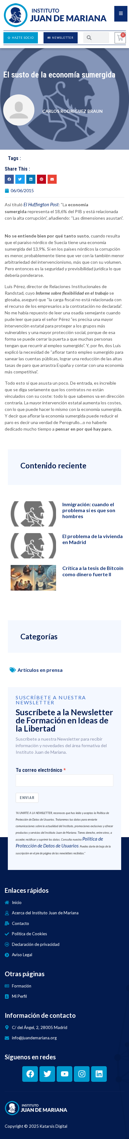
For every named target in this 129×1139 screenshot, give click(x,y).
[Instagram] (82, 1074)
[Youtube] (64, 1074)
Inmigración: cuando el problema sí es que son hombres (88, 510)
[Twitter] (47, 1074)
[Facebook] (30, 1074)
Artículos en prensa (40, 670)
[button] (9, 179)
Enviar (27, 797)
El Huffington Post (41, 204)
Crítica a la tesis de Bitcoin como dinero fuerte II (92, 571)
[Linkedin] (99, 1074)
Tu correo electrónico (39, 770)
